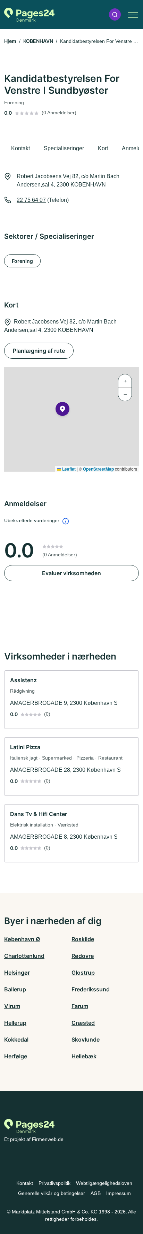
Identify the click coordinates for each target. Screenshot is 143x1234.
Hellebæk (84, 1056)
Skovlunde (86, 1039)
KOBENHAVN (38, 41)
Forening (22, 261)
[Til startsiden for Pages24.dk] (29, 15)
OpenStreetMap (98, 469)
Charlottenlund (24, 955)
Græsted (83, 1022)
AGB (96, 1193)
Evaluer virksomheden (71, 573)
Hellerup (15, 1022)
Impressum (118, 1193)
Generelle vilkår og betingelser (51, 1193)
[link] (71, 699)
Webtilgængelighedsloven (104, 1183)
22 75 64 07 (31, 200)
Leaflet (68, 469)
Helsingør (17, 972)
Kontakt (24, 1183)
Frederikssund (91, 989)
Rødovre (83, 955)
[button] (115, 14)
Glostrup (83, 972)
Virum (12, 1006)
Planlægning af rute (39, 350)
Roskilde (83, 939)
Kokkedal (16, 1039)
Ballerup (15, 989)
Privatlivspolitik (54, 1183)
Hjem (10, 41)
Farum (80, 1006)
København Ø (22, 939)
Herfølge (15, 1056)
